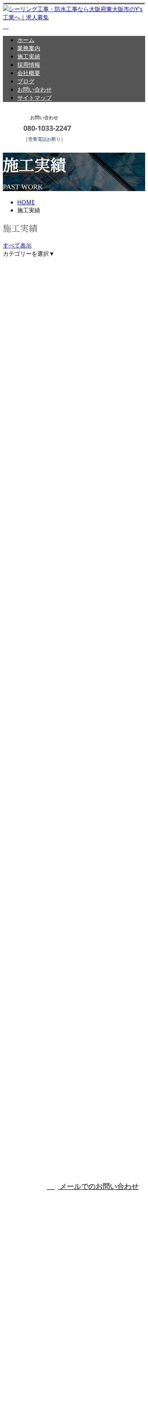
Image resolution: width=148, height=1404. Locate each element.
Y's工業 (125, 1143)
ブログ (25, 81)
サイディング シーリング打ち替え (57, 844)
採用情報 (28, 65)
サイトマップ (34, 98)
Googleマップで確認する (37, 1330)
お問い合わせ (34, 89)
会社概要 (28, 73)
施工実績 (28, 56)
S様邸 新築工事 (29, 644)
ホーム (25, 40)
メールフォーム (28, 146)
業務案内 (28, 48)
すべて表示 (17, 245)
